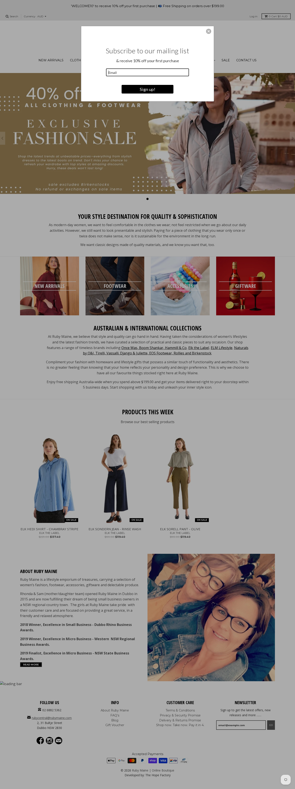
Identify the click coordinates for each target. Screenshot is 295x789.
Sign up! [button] (147, 89)
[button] (208, 31)
